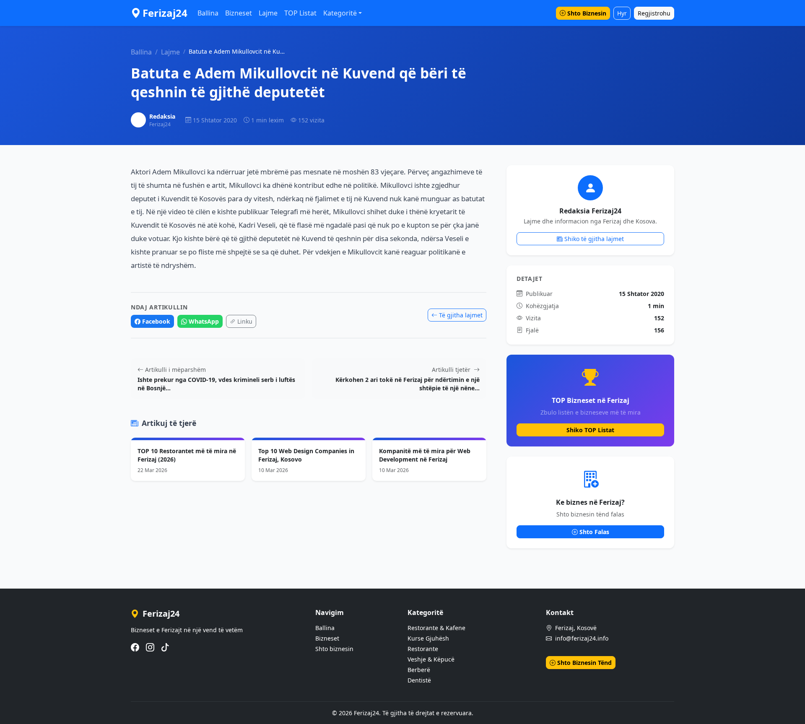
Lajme (268, 13)
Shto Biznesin (586, 13)
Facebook (156, 321)
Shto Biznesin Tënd (584, 663)
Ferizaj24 (165, 13)
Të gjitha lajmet (461, 315)
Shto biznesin (334, 649)
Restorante (423, 649)
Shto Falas (594, 532)
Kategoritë (340, 13)
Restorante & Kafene (436, 628)
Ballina (207, 13)
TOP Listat (300, 13)
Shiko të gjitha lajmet (594, 239)
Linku (244, 321)
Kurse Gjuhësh (428, 638)
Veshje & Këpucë (431, 659)
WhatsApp (204, 321)
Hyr (622, 13)
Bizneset (238, 13)
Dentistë (419, 680)
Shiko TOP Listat (590, 430)
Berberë (419, 670)
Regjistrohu (654, 13)
